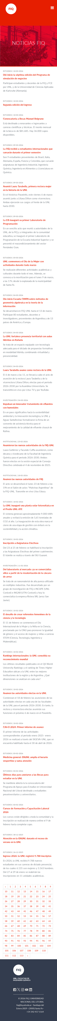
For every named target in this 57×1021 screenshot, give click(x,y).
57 (49, 916)
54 (31, 916)
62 (31, 921)
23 (37, 896)
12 (18, 891)
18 (6, 896)
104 (49, 946)
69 (25, 926)
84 (18, 936)
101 (26, 946)
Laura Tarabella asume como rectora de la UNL (27, 370)
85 (25, 936)
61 (25, 921)
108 (29, 950)
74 (6, 931)
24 (43, 896)
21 (25, 896)
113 (21, 955)
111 (7, 955)
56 (43, 916)
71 (37, 926)
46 (31, 911)
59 (12, 921)
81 (49, 931)
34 (6, 906)
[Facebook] (14, 989)
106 (14, 950)
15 (37, 891)
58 (6, 921)
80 (43, 931)
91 (12, 941)
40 (43, 906)
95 (37, 941)
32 (43, 901)
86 (31, 936)
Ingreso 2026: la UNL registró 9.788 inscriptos (27, 856)
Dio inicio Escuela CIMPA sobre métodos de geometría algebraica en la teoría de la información (25, 302)
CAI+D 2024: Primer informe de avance (23, 727)
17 (49, 891)
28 (18, 901)
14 (31, 891)
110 (44, 950)
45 (25, 911)
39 (37, 906)
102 (34, 946)
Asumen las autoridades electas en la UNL (25, 693)
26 (6, 901)
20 (18, 896)
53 (25, 916)
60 (18, 921)
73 (49, 926)
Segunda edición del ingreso (17, 104)
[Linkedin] (30, 989)
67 (12, 926)
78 (31, 931)
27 (12, 901)
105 (7, 950)
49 (49, 911)
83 (12, 936)
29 (25, 901)
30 (31, 901)
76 (18, 931)
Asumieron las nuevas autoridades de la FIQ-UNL (28, 445)
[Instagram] (22, 989)
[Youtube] (26, 989)
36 (18, 906)
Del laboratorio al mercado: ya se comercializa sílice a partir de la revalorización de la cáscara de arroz (27, 573)
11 (12, 891)
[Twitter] (18, 989)
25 (49, 896)
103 (41, 946)
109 (36, 950)
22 (31, 896)
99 (12, 946)
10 (6, 891)
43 (12, 911)
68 (18, 926)
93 (25, 941)
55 (37, 916)
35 (12, 906)
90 (6, 941)
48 (43, 911)
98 (6, 946)
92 (18, 941)
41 (49, 906)
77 (25, 931)
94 (31, 941)
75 (12, 931)
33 (49, 901)
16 (43, 891)
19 (12, 896)
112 (14, 955)
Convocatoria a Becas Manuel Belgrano (23, 118)
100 (19, 946)
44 (18, 911)
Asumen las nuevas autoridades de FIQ (23, 479)
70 (31, 926)
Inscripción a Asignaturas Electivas (20, 543)
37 (25, 906)
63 (37, 921)
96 (43, 941)
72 (43, 926)
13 (25, 891)
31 (37, 901)
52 (18, 916)
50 (6, 916)
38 (31, 906)
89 (49, 936)
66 (6, 926)
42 (6, 911)
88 (43, 936)
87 (37, 936)
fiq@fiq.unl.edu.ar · (24, 1005)
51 (12, 916)
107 (21, 950)
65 (49, 921)
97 (49, 941)
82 (6, 936)
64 (43, 921)
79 (37, 931)
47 (37, 911)
